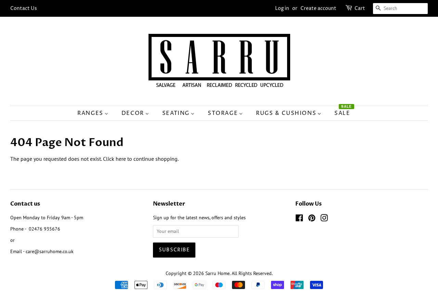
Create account (318, 8)
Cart (360, 8)
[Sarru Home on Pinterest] (311, 219)
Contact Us (23, 8)
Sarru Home (217, 273)
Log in (282, 8)
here (121, 158)
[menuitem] (96, 113)
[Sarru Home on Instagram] (324, 219)
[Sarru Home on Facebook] (299, 219)
